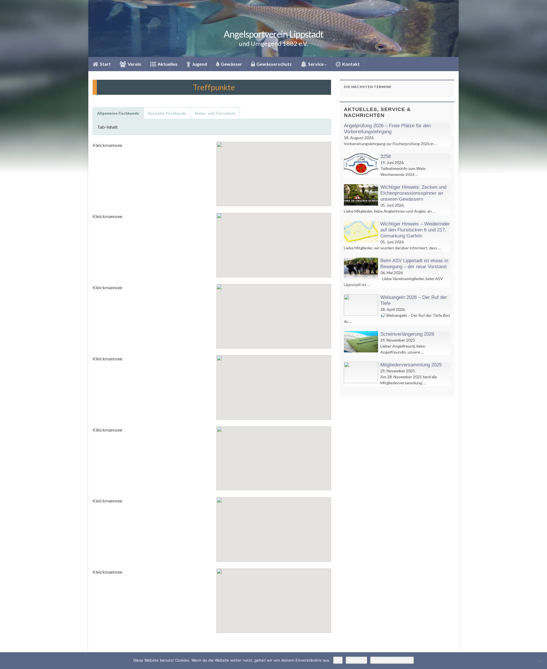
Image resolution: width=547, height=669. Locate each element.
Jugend (199, 64)
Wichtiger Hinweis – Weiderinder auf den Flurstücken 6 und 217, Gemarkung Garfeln (415, 230)
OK (337, 660)
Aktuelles (167, 64)
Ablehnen (356, 660)
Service (315, 64)
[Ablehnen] (540, 661)
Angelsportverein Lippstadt (273, 34)
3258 (385, 156)
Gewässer (231, 64)
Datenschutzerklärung (392, 660)
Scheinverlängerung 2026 (407, 334)
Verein (134, 64)
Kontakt (350, 64)
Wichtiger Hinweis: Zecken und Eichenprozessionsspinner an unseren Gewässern (413, 193)
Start (105, 64)
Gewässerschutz (274, 64)
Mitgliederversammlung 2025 (411, 365)
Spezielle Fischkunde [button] (167, 113)
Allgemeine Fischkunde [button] (118, 113)
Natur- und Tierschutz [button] (215, 113)
